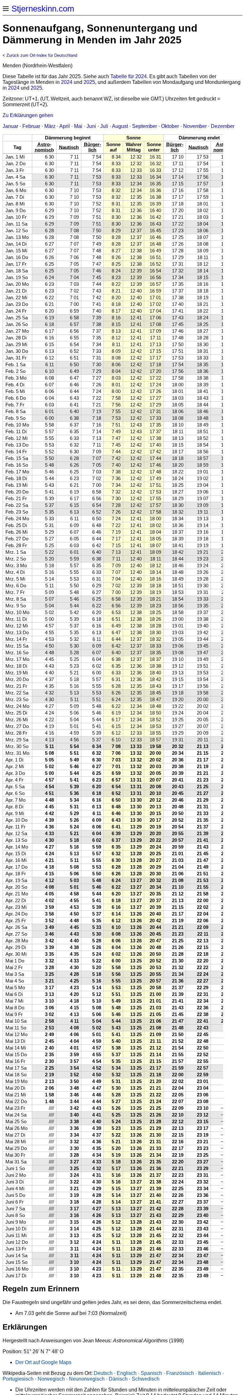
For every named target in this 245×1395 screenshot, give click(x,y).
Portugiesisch (18, 1379)
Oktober (170, 126)
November (195, 126)
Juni (91, 126)
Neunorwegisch (87, 1379)
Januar (10, 126)
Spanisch (151, 1373)
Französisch (180, 1373)
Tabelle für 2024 (128, 76)
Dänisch (118, 1379)
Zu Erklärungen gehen (28, 115)
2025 (89, 82)
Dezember (222, 126)
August (120, 126)
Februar (31, 126)
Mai (78, 126)
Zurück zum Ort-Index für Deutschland (41, 55)
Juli (104, 126)
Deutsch (103, 1373)
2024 (66, 82)
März (50, 126)
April (64, 126)
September (144, 126)
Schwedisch (146, 1379)
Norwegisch (51, 1379)
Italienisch (209, 1373)
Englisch (127, 1373)
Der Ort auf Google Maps (43, 1362)
